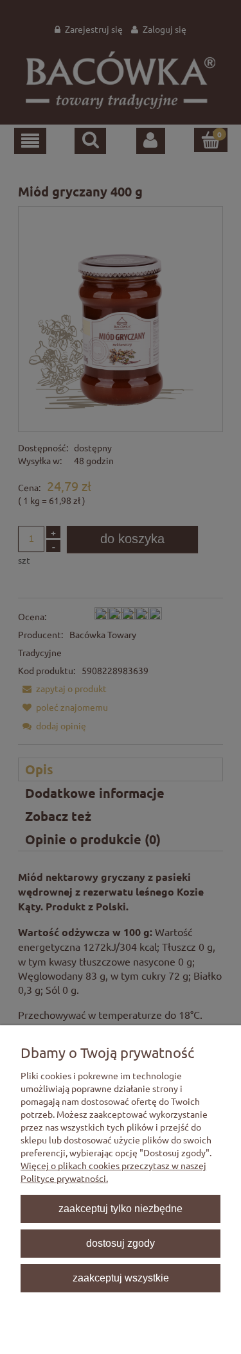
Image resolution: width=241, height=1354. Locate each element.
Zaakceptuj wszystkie (121, 1277)
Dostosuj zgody (120, 1243)
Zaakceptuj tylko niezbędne (120, 1208)
